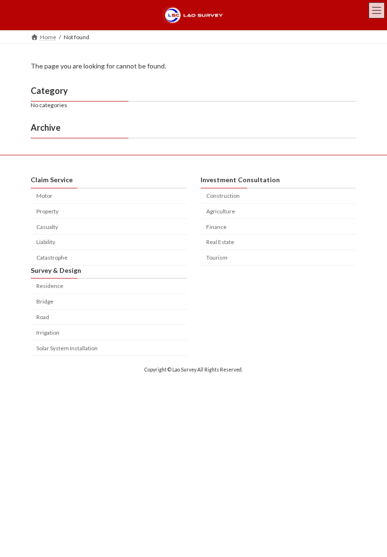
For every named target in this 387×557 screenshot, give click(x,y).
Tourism (216, 257)
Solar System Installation (67, 348)
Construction (223, 195)
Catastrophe (51, 257)
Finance (216, 226)
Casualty (47, 226)
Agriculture (220, 211)
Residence (49, 286)
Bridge (44, 301)
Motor (44, 195)
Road (42, 317)
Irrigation (47, 332)
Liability (45, 242)
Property (47, 211)
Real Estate (220, 242)
